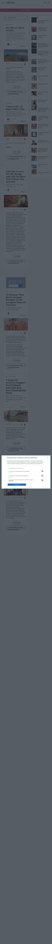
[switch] (41, 471)
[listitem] (26, 468)
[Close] (48, 458)
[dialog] (26, 472)
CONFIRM (17, 484)
